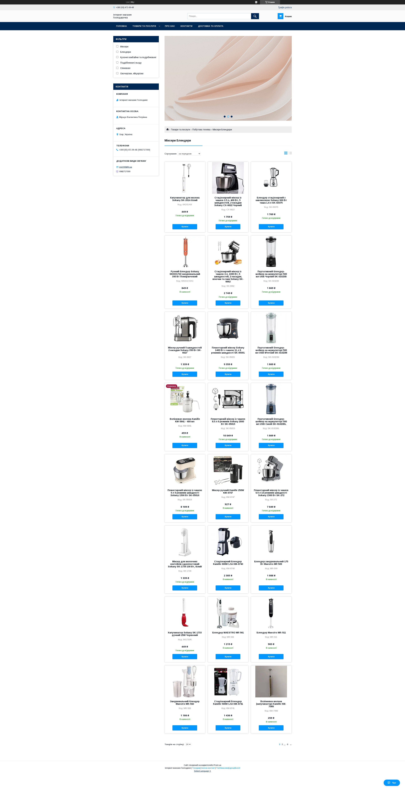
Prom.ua (217, 765)
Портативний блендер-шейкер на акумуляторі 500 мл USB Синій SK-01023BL (271, 421)
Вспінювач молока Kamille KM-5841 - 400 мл (185, 420)
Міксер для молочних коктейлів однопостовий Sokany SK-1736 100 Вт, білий (185, 564)
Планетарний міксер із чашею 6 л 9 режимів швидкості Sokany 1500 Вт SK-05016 (185, 493)
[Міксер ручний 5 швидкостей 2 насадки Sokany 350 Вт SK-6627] (185, 328)
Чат (394, 782)
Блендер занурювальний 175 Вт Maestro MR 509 (271, 562)
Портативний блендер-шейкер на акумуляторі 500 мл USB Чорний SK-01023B (271, 274)
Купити (185, 227)
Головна (121, 26)
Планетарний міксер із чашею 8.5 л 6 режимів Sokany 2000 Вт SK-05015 (228, 421)
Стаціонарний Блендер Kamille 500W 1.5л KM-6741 (228, 702)
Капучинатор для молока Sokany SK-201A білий (184, 198)
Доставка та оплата (210, 26)
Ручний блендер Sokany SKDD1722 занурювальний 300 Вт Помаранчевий (185, 274)
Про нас (170, 26)
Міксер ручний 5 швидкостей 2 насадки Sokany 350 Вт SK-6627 (185, 350)
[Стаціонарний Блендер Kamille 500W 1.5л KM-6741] (228, 681)
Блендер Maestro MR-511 (271, 632)
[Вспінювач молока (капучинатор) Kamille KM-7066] (271, 681)
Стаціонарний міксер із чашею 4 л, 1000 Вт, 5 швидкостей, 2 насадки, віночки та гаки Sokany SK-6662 (227, 276)
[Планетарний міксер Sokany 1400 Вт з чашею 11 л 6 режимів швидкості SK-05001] (228, 328)
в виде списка (290, 154)
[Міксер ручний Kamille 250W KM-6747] (228, 470)
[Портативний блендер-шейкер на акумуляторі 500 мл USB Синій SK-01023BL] (271, 399)
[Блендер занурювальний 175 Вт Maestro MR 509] (271, 541)
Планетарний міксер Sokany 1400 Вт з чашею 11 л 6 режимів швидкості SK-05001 (228, 350)
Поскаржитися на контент (203, 768)
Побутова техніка (201, 129)
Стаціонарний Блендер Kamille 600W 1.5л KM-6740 (228, 562)
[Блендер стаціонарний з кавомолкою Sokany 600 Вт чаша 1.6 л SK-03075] (271, 178)
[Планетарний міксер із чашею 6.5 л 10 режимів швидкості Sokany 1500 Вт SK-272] (271, 470)
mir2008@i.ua (125, 167)
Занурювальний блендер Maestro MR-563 (184, 702)
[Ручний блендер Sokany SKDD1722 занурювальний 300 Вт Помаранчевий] (185, 251)
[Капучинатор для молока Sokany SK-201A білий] (185, 178)
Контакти (186, 26)
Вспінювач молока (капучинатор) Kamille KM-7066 (271, 704)
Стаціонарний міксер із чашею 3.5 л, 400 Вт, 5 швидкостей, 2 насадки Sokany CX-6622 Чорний (228, 201)
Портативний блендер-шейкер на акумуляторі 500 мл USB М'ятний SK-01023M (271, 350)
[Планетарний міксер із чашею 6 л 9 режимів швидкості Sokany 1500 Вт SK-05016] (185, 470)
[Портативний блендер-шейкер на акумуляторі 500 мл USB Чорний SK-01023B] (271, 251)
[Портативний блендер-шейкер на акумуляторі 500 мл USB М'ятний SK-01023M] (271, 328)
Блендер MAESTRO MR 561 (228, 632)
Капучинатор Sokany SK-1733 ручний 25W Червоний (185, 633)
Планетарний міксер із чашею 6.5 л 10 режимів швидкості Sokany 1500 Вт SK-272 (271, 493)
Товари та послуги (144, 26)
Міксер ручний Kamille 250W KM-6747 (228, 491)
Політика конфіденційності (228, 768)
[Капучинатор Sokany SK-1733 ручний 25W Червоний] (185, 612)
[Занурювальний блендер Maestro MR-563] (185, 681)
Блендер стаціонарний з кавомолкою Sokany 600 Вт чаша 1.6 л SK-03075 (271, 200)
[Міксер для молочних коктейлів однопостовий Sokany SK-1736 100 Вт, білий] (185, 541)
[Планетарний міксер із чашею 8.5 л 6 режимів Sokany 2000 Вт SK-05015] (228, 399)
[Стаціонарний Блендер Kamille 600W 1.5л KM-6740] (228, 541)
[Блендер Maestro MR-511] (271, 612)
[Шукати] (255, 16)
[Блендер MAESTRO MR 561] (228, 612)
